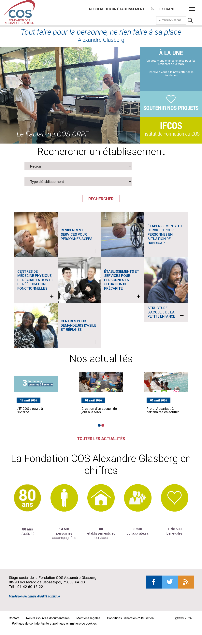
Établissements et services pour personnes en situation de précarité (122, 285)
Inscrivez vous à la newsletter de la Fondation (171, 73)
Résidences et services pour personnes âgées (79, 241)
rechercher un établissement (117, 9)
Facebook (154, 582)
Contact (14, 618)
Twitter (170, 582)
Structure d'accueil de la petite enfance (166, 313)
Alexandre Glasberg (101, 40)
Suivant (131, 136)
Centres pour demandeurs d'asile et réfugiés (79, 332)
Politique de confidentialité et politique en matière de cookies (54, 623)
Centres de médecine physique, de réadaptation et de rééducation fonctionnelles (35, 285)
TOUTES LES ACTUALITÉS (101, 438)
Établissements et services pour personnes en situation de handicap (166, 239)
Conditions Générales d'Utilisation (130, 618)
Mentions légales (88, 618)
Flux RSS (186, 582)
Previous (118, 136)
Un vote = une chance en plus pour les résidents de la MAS (171, 62)
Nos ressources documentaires (48, 618)
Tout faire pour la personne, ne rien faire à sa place (101, 32)
